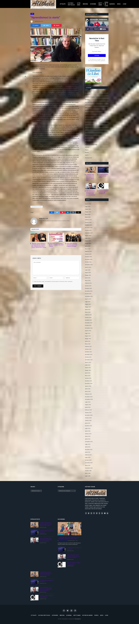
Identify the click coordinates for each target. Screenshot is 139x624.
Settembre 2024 (89, 264)
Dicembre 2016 (88, 425)
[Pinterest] (25, 80)
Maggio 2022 (88, 338)
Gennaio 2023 (88, 317)
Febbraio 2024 (88, 283)
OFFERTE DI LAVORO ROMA (91, 144)
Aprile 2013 (87, 446)
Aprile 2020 (87, 388)
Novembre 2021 (88, 354)
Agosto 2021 (88, 362)
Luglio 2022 (87, 333)
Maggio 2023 (88, 306)
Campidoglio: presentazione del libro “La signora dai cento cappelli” (56, 245)
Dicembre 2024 (88, 256)
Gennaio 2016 (88, 433)
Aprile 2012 (87, 452)
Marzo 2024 (87, 280)
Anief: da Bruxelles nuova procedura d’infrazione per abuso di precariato (90, 193)
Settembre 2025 (89, 233)
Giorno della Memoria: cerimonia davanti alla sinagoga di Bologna (72, 245)
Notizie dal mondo (106, 4)
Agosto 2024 (88, 267)
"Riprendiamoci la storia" (36, 206)
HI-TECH (87, 115)
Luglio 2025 (87, 238)
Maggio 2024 (88, 275)
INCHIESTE (87, 120)
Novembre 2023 (88, 291)
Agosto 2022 (88, 330)
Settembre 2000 (89, 468)
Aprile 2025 (87, 246)
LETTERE (87, 126)
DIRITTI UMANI (100, 3)
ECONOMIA (93, 4)
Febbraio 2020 (88, 394)
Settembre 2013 (89, 441)
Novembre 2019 (88, 396)
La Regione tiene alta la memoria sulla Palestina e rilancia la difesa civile (90, 177)
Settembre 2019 (89, 399)
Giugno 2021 (88, 367)
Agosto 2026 (88, 203)
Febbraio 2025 (88, 251)
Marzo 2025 (87, 248)
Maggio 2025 (88, 243)
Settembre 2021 (89, 359)
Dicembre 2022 (88, 320)
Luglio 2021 (87, 365)
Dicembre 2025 (88, 225)
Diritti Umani (88, 105)
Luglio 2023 (87, 301)
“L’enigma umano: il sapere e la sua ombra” (103, 176)
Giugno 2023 (88, 304)
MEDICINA (85, 4)
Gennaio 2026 (88, 222)
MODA (118, 4)
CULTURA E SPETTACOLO (71, 3)
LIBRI (32, 13)
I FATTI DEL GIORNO (89, 118)
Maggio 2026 (88, 211)
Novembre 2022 (88, 322)
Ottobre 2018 (88, 417)
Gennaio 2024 (88, 285)
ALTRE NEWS (78, 3)
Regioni (86, 149)
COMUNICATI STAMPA (90, 97)
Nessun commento (57, 21)
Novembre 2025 (88, 227)
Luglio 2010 (87, 457)
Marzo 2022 (87, 343)
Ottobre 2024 (88, 262)
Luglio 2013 (87, 444)
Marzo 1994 (87, 473)
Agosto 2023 (88, 299)
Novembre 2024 (88, 259)
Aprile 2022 (87, 341)
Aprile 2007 (87, 465)
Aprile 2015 (87, 436)
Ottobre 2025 (88, 230)
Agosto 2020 (88, 386)
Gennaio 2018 (88, 420)
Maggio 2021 (88, 370)
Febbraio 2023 (88, 314)
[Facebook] (25, 68)
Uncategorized (88, 157)
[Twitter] (25, 72)
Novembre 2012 (88, 449)
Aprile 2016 (87, 431)
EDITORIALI (87, 112)
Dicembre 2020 (88, 380)
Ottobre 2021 (88, 357)
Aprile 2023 (87, 309)
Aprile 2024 (87, 277)
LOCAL (86, 131)
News (86, 139)
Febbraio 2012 (88, 454)
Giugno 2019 (88, 404)
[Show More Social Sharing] (63, 25)
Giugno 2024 (88, 272)
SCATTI (86, 155)
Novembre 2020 (88, 383)
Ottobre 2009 (88, 460)
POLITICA (87, 147)
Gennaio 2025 (88, 254)
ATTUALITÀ (62, 4)
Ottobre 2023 (88, 293)
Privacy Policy (97, 60)
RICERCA (113, 4)
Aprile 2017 (87, 423)
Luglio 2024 (87, 269)
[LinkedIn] (25, 76)
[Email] (25, 83)
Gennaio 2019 (88, 412)
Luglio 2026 (87, 206)
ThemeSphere (77, 618)
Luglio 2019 (87, 402)
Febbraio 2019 (88, 409)
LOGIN (124, 4)
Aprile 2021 (87, 372)
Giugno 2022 (88, 335)
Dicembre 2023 (88, 288)
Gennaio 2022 (88, 349)
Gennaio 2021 (88, 378)
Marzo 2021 (87, 375)
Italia (86, 123)
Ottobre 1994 (88, 470)
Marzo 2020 (87, 391)
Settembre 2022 (89, 328)
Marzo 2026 (87, 217)
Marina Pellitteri (39, 21)
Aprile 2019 (87, 407)
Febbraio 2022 (88, 346)
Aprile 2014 (87, 439)
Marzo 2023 (87, 312)
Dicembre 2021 (88, 351)
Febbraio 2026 (88, 219)
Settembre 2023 (89, 296)
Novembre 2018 (88, 415)
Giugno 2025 (88, 240)
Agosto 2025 (88, 235)
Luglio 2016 (87, 428)
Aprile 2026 (87, 214)
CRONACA (87, 99)
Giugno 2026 (88, 209)
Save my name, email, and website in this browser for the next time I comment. (53, 281)
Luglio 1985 (87, 476)
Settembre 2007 (89, 462)
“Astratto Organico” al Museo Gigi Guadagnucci (104, 192)
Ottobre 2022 (88, 325)
